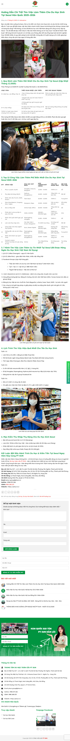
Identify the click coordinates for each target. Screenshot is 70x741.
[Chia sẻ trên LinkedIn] (18, 492)
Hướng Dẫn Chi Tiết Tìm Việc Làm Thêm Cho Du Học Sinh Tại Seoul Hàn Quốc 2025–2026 (35, 584)
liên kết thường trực (45, 496)
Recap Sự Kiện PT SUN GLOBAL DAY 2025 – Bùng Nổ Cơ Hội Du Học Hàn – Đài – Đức (34, 601)
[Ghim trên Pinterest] (15, 492)
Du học (20, 496)
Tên (4, 524)
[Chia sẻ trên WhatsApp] (2, 492)
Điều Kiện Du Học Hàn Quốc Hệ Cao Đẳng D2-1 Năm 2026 (25, 595)
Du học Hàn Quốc (28, 496)
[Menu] (2, 4)
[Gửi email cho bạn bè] (11, 492)
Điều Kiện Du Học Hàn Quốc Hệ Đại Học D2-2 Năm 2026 (24, 589)
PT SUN (45, 738)
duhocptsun (23, 20)
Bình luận (6, 509)
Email (5, 532)
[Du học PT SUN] (35, 4)
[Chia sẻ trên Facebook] (5, 492)
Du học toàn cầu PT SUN (18, 461)
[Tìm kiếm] (67, 4)
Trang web (6, 540)
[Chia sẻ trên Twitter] (8, 492)
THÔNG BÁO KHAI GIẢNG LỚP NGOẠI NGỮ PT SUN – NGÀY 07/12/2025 (30, 606)
